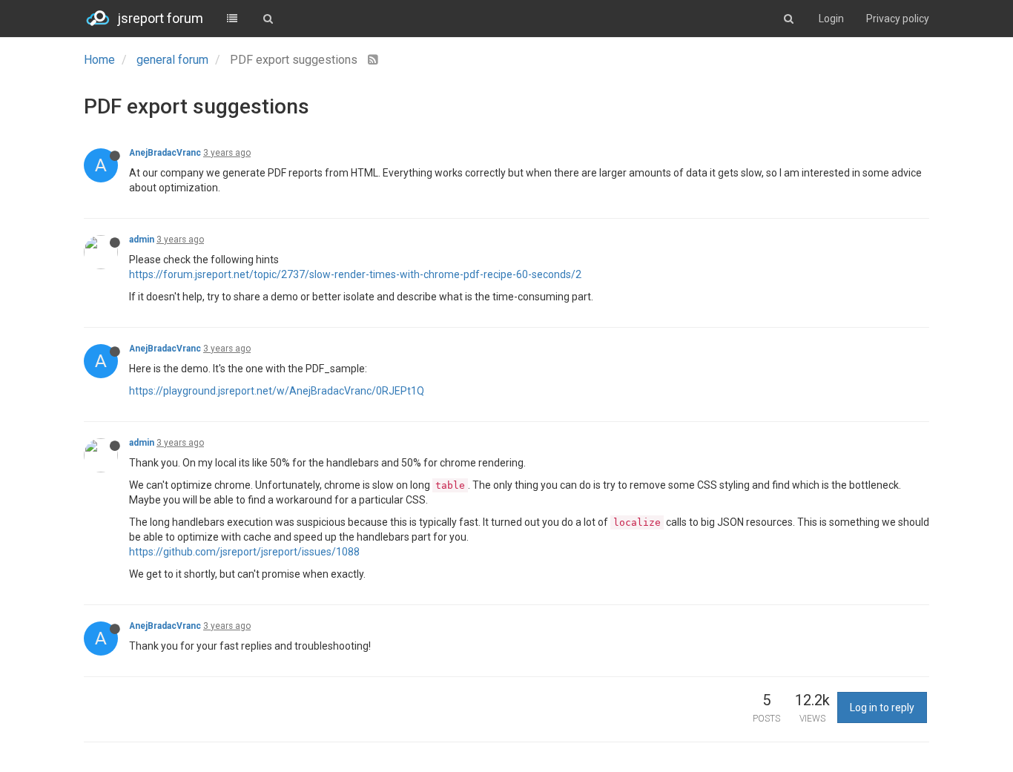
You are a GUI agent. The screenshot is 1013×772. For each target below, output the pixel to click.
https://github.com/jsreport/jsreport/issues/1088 (244, 552)
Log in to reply (882, 707)
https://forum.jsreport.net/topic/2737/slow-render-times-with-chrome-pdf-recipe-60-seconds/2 (355, 274)
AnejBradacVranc (165, 153)
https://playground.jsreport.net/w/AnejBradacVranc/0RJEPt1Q (276, 391)
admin (141, 239)
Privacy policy (897, 18)
